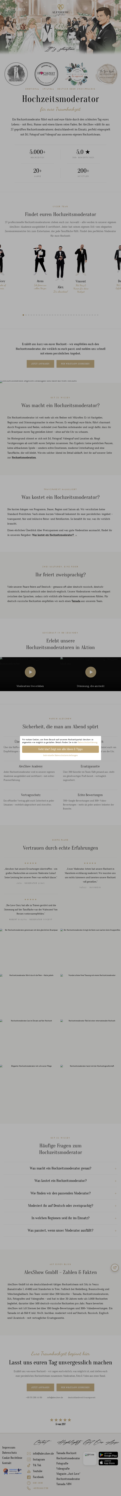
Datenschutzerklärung (87, 742)
